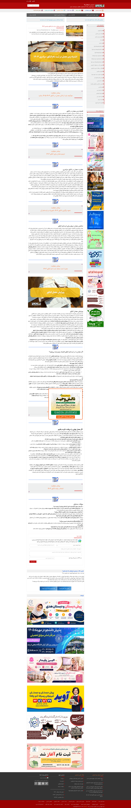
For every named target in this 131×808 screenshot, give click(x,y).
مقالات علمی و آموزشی (79, 775)
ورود (33, 1)
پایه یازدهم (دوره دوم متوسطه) (97, 59)
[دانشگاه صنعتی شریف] (95, 124)
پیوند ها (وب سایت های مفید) (97, 74)
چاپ (74, 37)
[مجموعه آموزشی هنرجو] (95, 298)
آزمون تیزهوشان (95, 804)
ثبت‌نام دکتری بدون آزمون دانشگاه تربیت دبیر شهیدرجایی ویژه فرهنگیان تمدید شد (94, 791)
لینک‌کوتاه (70, 37)
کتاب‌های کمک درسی (39, 804)
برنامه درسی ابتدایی (99, 34)
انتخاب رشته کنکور (48, 804)
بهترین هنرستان (71, 801)
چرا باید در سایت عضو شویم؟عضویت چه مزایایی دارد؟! (73, 573)
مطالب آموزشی (56, 801)
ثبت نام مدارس (100, 81)
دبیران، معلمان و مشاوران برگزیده (97, 84)
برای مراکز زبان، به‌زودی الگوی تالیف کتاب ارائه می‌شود (94, 795)
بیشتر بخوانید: (55, 93)
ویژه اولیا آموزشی (99, 93)
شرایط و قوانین (61, 784)
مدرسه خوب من (100, 96)
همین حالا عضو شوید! (64, 588)
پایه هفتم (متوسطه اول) (98, 46)
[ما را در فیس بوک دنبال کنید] (36, 785)
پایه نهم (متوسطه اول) (99, 52)
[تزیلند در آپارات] (43, 785)
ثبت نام (28, 1)
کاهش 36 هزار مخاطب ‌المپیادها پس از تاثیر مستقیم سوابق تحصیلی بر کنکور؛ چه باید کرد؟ (94, 787)
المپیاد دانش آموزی (98, 103)
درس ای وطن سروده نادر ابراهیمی (77, 781)
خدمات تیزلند (100, 99)
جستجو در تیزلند (34, 5)
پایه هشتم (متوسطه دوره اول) (97, 49)
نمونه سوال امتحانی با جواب (92, 15)
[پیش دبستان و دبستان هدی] (55, 612)
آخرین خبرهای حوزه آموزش (97, 775)
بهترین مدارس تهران (80, 801)
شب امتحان (102, 804)
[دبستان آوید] (95, 259)
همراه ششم (94, 801)
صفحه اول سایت (101, 801)
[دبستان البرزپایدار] (55, 670)
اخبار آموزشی (100, 30)
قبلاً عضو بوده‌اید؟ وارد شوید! (48, 588)
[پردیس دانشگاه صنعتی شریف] (55, 641)
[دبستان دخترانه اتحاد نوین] (95, 278)
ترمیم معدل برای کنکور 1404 (55, 154)
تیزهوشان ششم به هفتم (85, 804)
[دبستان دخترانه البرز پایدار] (95, 142)
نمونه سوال (88, 801)
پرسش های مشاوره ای (98, 77)
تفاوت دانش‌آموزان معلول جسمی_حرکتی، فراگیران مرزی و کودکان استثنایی (75, 787)
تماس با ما (62, 781)
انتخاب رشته (67, 804)
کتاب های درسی (100, 90)
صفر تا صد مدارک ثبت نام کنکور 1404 (55, 269)
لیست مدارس (64, 801)
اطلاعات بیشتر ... (70, 15)
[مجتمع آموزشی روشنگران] (95, 200)
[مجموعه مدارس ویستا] (95, 317)
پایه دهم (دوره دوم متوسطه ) (97, 56)
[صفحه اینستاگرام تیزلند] (39, 785)
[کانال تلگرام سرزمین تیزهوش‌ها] (46, 785)
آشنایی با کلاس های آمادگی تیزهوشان (76, 778)
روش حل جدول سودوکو (79, 784)
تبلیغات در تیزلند (61, 786)
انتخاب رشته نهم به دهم (58, 804)
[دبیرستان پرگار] (95, 220)
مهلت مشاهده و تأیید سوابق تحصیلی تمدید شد (94, 779)
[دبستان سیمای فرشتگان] (95, 161)
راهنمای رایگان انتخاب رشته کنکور (94, 20)
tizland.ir (85, 806)
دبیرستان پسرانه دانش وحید (65, 417)
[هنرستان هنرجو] (55, 728)
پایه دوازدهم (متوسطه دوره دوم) (43, 30)
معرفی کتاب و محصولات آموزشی (97, 65)
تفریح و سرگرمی (100, 71)
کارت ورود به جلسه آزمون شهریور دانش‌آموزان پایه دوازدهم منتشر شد (94, 783)
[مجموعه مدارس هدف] (95, 181)
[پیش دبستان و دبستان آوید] (55, 699)
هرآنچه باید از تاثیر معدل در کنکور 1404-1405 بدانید (55, 95)
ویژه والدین (101, 87)
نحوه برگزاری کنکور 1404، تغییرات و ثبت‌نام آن (56, 210)
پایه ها (101, 40)
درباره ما (62, 778)
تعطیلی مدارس (49, 801)
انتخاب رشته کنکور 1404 (55, 488)
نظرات (82, 38)
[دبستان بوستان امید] (55, 757)
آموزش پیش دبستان (99, 37)
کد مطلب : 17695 (79, 37)
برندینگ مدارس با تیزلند (59, 15)
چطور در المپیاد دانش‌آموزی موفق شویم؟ (76, 790)
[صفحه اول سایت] (99, 6)
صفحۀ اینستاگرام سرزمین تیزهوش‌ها (51, 20)
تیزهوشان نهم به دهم (75, 804)
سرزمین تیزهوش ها (55, 30)
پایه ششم (101, 43)
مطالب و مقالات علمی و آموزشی (97, 68)
